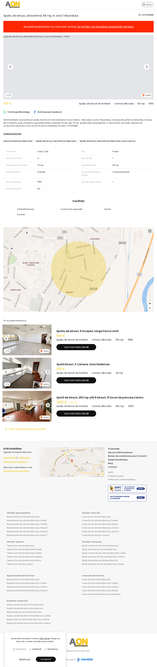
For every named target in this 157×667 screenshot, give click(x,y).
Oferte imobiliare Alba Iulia (17, 141)
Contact (112, 466)
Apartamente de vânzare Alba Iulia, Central (27, 524)
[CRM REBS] (85, 659)
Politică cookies (116, 476)
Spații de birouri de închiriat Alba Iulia (56, 141)
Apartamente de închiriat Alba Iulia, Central (27, 587)
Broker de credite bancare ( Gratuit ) (127, 456)
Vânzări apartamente (18, 512)
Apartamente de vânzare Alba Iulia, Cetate (26, 520)
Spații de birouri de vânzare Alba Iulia (99, 549)
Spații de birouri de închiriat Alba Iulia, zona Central (107, 141)
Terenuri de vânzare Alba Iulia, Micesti (24, 549)
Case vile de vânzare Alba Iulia (96, 516)
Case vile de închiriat (93, 575)
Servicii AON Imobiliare (120, 452)
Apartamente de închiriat (20, 575)
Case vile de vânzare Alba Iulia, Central (100, 527)
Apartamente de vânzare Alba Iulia (23, 516)
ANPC (111, 472)
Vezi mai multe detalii (76, 347)
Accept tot (46, 659)
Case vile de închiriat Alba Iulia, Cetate (100, 583)
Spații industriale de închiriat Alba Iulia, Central (28, 623)
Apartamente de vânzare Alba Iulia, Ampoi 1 (27, 535)
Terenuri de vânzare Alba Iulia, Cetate (24, 553)
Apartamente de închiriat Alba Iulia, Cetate (26, 583)
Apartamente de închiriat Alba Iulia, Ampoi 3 (27, 590)
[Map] (78, 269)
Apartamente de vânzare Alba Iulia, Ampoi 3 (27, 527)
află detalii (45, 638)
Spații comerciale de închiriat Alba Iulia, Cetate (29, 615)
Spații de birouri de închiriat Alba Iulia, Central (28, 619)
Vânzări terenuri (15, 541)
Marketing (52, 649)
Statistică (36, 649)
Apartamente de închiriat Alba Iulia (23, 579)
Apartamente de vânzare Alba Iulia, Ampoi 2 (27, 531)
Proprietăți (113, 448)
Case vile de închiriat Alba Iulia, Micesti (100, 590)
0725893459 (23, 457)
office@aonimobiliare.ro (15, 461)
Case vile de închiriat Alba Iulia (96, 579)
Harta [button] (148, 95)
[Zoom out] (150, 308)
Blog (110, 463)
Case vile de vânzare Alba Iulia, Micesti (100, 524)
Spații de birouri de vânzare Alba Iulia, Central (103, 556)
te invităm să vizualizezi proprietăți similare (105, 27)
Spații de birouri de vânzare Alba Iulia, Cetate (103, 564)
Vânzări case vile (91, 512)
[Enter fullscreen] (150, 231)
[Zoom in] (150, 303)
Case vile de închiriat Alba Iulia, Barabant (101, 594)
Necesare (21, 649)
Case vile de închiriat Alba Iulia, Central (100, 587)
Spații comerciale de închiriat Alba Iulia (25, 604)
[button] (10, 67)
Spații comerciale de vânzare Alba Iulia (100, 545)
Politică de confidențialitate (121, 479)
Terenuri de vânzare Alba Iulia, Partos (24, 560)
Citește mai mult (12, 133)
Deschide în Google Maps (16, 470)
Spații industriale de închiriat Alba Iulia (25, 608)
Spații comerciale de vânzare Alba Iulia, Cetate (104, 553)
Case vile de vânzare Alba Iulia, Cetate (100, 520)
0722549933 (9, 457)
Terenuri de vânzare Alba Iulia (20, 545)
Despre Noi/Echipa (118, 459)
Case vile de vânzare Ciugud (95, 535)
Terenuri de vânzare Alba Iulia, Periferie (24, 556)
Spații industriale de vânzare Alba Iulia (100, 560)
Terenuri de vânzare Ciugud (20, 564)
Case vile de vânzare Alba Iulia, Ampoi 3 (100, 531)
